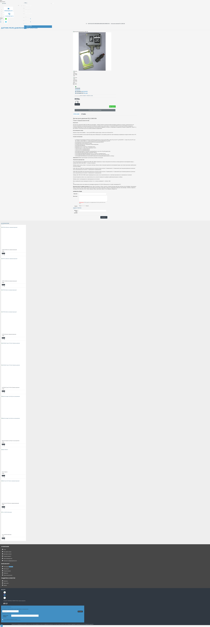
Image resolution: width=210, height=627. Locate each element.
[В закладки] (2, 255)
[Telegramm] (5, 598)
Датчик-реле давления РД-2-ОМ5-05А (118, 23)
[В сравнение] (4, 255)
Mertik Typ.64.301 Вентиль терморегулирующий (10, 503)
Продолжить (103, 217)
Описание (76, 114)
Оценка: (75, 206)
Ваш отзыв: (75, 196)
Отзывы (83, 114)
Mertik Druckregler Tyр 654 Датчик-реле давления (10, 440)
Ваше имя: (75, 193)
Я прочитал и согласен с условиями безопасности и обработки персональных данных (11, 620)
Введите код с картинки (75, 211)
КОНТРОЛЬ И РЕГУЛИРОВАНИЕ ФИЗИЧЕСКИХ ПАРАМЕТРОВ (99, 23)
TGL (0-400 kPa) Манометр (6, 534)
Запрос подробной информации (95, 110)
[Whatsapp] (5, 592)
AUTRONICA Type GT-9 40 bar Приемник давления (10, 387)
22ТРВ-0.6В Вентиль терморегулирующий (9, 249)
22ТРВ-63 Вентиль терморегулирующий (9, 334)
